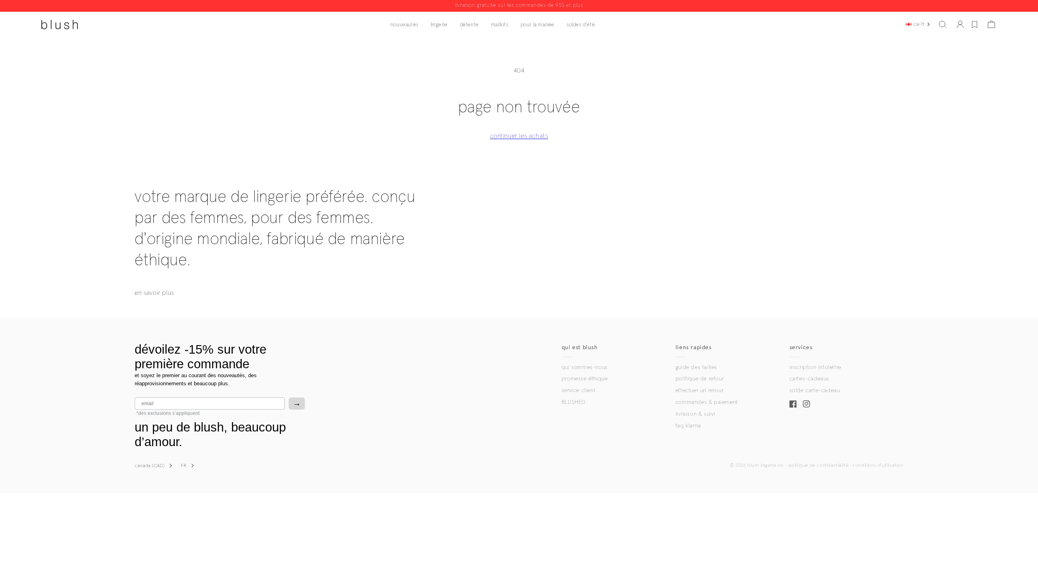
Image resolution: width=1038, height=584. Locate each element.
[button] (942, 24)
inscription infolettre (815, 367)
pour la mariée (537, 25)
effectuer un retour (699, 390)
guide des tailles (696, 367)
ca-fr (919, 24)
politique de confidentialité (819, 465)
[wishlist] (974, 24)
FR (184, 466)
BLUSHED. (574, 402)
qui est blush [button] (580, 347)
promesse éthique (585, 379)
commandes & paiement (707, 402)
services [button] (801, 347)
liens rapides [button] (694, 347)
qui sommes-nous (585, 367)
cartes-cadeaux (809, 379)
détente (469, 25)
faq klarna (688, 426)
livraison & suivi (695, 414)
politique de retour (700, 379)
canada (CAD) (150, 466)
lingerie (439, 25)
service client (578, 390)
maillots (499, 25)
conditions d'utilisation (878, 465)
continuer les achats (519, 136)
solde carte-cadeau (814, 390)
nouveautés (404, 25)
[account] (960, 24)
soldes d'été (580, 25)
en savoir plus (154, 293)
